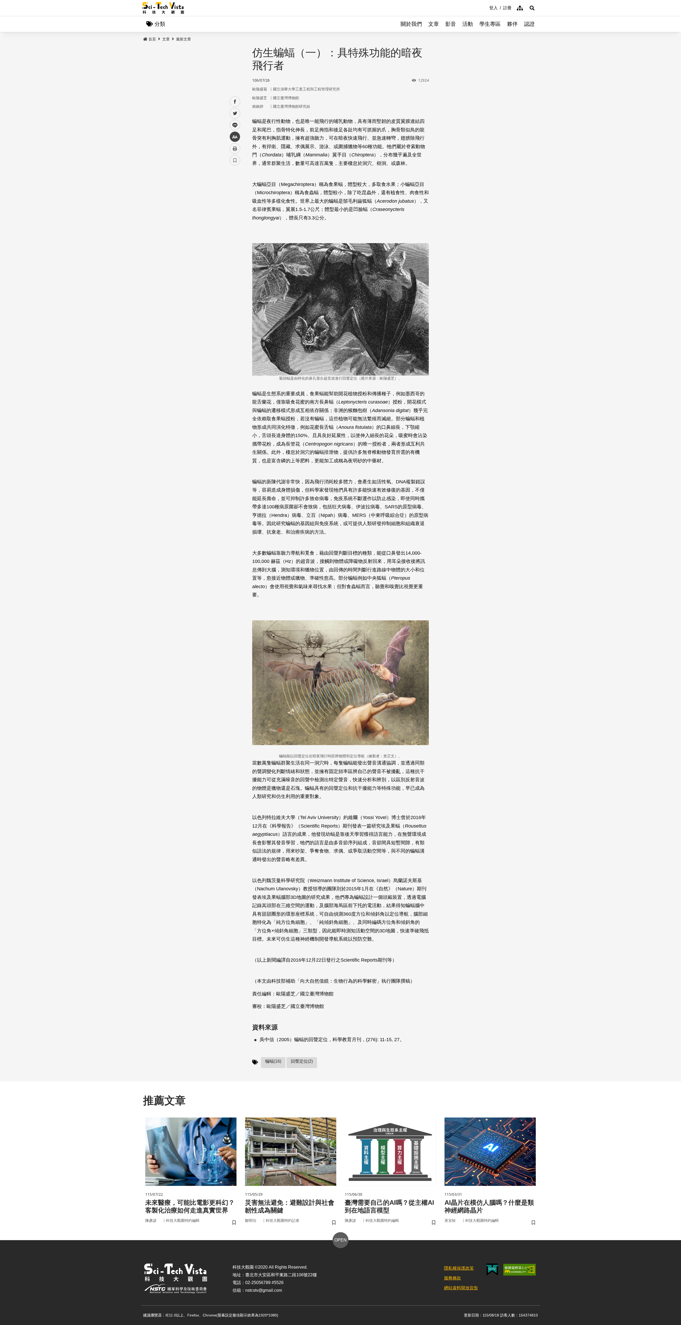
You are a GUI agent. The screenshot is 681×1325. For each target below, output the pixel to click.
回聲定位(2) (302, 1061)
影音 (450, 24)
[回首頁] (163, 8)
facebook (235, 101)
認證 (529, 24)
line (233, 125)
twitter (235, 113)
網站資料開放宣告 (461, 1288)
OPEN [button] (340, 1240)
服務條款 (452, 1278)
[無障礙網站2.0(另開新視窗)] (519, 1270)
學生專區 (490, 24)
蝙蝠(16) (273, 1061)
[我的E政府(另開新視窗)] (492, 1270)
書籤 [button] (235, 160)
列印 (235, 148)
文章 (433, 24)
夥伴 (512, 24)
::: (485, 7)
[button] (532, 8)
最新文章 (183, 39)
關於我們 (411, 24)
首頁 (152, 39)
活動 (467, 24)
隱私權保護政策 (459, 1268)
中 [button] (235, 137)
